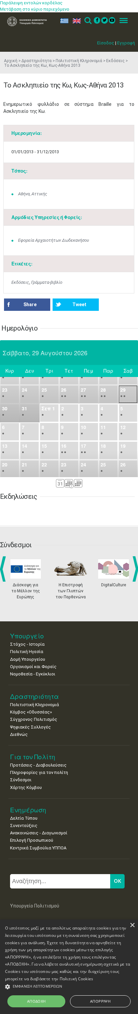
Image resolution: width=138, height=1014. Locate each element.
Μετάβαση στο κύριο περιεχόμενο (34, 9)
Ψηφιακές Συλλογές (30, 727)
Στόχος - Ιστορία (27, 644)
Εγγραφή (126, 42)
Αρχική (10, 60)
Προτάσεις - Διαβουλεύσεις (38, 765)
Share (30, 304)
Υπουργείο (27, 636)
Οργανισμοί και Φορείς (33, 666)
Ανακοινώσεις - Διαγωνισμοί (38, 832)
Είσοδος (105, 42)
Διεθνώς (19, 734)
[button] (69, 986)
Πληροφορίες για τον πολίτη (39, 772)
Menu (121, 20)
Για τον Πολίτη (32, 757)
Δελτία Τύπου (24, 818)
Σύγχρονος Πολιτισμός (33, 719)
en (75, 20)
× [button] (132, 925)
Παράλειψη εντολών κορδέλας (31, 2)
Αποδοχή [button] (36, 1001)
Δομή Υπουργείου (27, 659)
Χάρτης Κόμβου (26, 787)
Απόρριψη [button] (100, 1001)
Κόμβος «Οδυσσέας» (31, 712)
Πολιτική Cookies (76, 979)
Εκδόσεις (115, 60)
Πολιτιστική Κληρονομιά (79, 60)
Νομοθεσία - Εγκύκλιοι (32, 673)
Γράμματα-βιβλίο (46, 282)
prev (4, 569)
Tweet (79, 304)
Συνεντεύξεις (24, 825)
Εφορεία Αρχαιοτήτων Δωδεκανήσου (53, 240)
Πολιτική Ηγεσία (26, 651)
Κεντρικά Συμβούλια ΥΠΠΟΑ (38, 847)
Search (87, 20)
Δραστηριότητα (36, 60)
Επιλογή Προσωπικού (31, 840)
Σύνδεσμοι (20, 779)
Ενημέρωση (28, 810)
